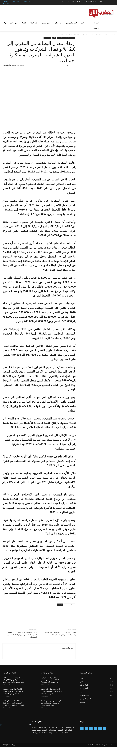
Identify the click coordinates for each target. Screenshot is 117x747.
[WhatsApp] (57, 70)
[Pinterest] (63, 70)
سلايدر (54, 38)
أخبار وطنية (60, 38)
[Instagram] (21, 1)
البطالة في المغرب (69, 604)
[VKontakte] (82, 728)
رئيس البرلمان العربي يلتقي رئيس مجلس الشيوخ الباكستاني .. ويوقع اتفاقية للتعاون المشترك (22, 634)
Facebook (26, 1)
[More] (52, 70)
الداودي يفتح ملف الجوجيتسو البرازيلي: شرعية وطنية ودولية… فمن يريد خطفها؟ (51, 691)
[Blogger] (104, 728)
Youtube (6, 4)
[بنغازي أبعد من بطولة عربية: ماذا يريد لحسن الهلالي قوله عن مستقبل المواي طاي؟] (70, 703)
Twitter (5, 1)
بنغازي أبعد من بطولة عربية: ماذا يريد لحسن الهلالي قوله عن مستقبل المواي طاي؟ (51, 703)
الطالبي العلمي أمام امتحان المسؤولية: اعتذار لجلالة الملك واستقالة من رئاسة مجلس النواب (13, 703)
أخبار (105, 35)
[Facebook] (32, 1)
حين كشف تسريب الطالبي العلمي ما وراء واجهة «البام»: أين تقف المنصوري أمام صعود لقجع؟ (13, 680)
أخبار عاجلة (67, 38)
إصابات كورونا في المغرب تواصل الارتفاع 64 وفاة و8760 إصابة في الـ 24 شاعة (60, 633)
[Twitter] (10, 1)
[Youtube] (9, 4)
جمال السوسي (7, 65)
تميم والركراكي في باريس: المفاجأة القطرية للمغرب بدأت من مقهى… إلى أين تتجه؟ (51, 680)
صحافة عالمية (47, 38)
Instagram (15, 1)
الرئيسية (112, 35)
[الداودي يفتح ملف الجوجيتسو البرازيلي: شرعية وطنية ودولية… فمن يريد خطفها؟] (70, 691)
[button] (5, 23)
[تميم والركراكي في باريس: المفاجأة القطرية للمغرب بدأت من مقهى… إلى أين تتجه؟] (70, 680)
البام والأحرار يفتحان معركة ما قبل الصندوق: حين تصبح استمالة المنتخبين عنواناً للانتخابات (13, 691)
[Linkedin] (91, 728)
